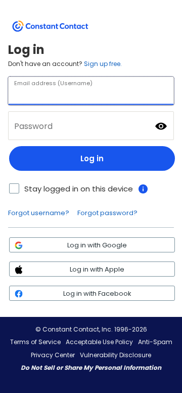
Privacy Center (53, 355)
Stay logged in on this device (78, 188)
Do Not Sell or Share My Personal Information (91, 367)
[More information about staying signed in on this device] (143, 189)
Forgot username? (38, 213)
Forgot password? (107, 213)
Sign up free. (103, 63)
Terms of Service (35, 342)
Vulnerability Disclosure (115, 355)
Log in (92, 158)
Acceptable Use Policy (99, 342)
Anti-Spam (155, 342)
